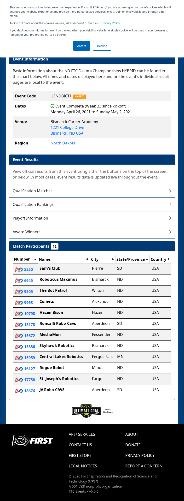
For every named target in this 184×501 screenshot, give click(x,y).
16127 (29, 368)
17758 (29, 379)
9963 (28, 302)
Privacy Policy (106, 23)
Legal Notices (83, 466)
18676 (29, 391)
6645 (28, 280)
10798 (29, 313)
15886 (29, 346)
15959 (29, 357)
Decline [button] (102, 46)
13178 (29, 324)
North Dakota (63, 143)
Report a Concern (143, 466)
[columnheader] (25, 259)
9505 (28, 291)
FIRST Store (80, 455)
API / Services (82, 434)
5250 (28, 269)
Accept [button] (81, 46)
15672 (29, 335)
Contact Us (80, 444)
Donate (133, 444)
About (131, 434)
